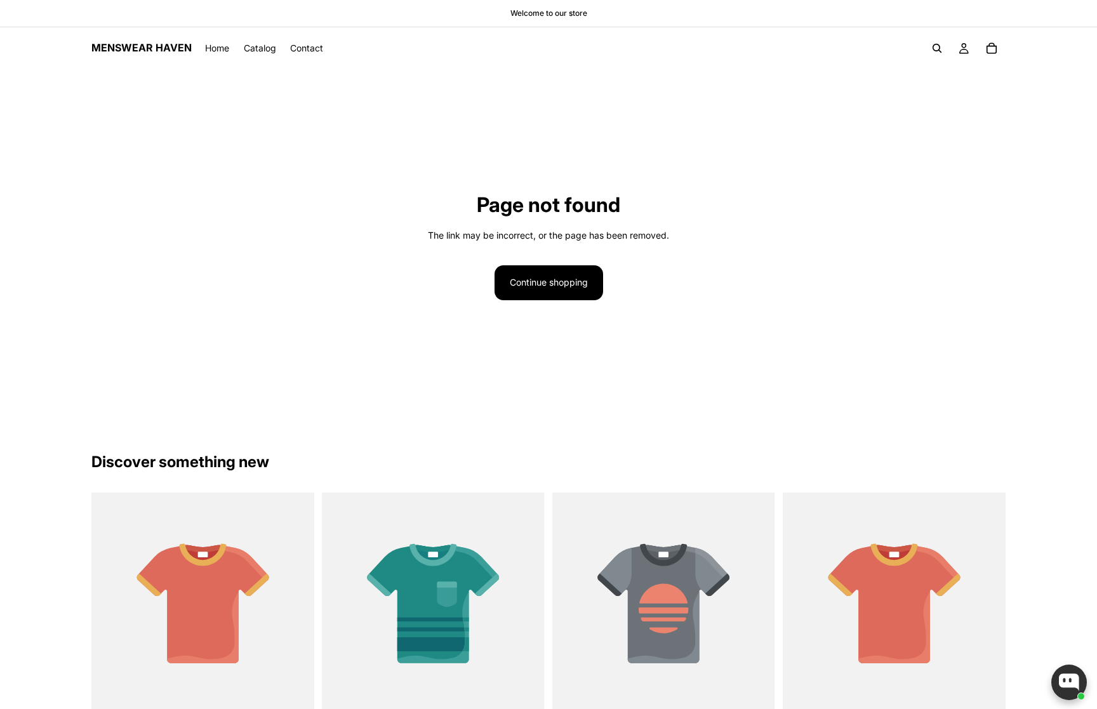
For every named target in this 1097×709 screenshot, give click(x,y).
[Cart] (992, 48)
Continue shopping (549, 282)
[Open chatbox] (1069, 682)
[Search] (937, 48)
